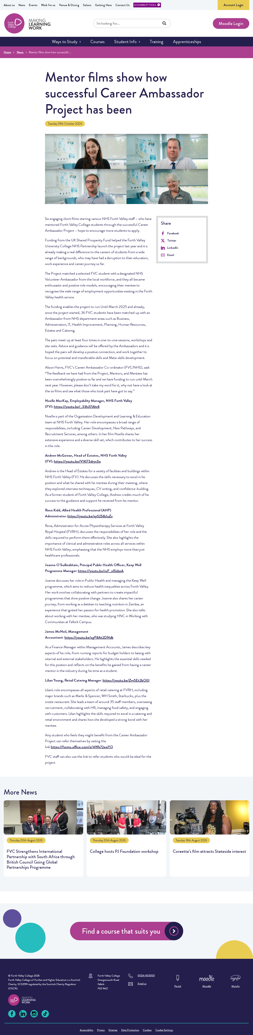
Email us (142, 983)
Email (170, 255)
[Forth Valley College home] (25, 1000)
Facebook (173, 233)
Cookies (147, 1030)
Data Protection (130, 1030)
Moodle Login (231, 23)
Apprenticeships (187, 41)
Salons (87, 5)
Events (33, 5)
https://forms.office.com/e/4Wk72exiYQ (82, 747)
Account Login (233, 5)
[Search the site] (164, 23)
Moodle (206, 986)
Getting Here (103, 5)
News (22, 5)
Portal (177, 986)
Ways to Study (64, 41)
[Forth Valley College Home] (27, 23)
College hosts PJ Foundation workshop (126, 838)
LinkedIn (172, 248)
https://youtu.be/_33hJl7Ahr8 (76, 406)
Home (7, 52)
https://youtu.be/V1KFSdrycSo (77, 461)
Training (156, 41)
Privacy (101, 1030)
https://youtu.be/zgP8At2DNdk (88, 637)
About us (9, 5)
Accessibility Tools (145, 5)
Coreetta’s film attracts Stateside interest (209, 838)
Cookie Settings (164, 1030)
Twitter (171, 240)
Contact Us (122, 5)
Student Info (125, 41)
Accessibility (86, 1030)
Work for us (48, 5)
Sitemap (113, 1030)
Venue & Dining (69, 5)
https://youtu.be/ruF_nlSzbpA (101, 571)
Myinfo (236, 986)
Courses (97, 41)
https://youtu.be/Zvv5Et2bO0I (126, 680)
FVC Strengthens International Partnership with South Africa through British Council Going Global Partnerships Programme (43, 838)
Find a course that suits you (121, 931)
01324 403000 (146, 975)
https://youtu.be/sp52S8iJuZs (90, 516)
